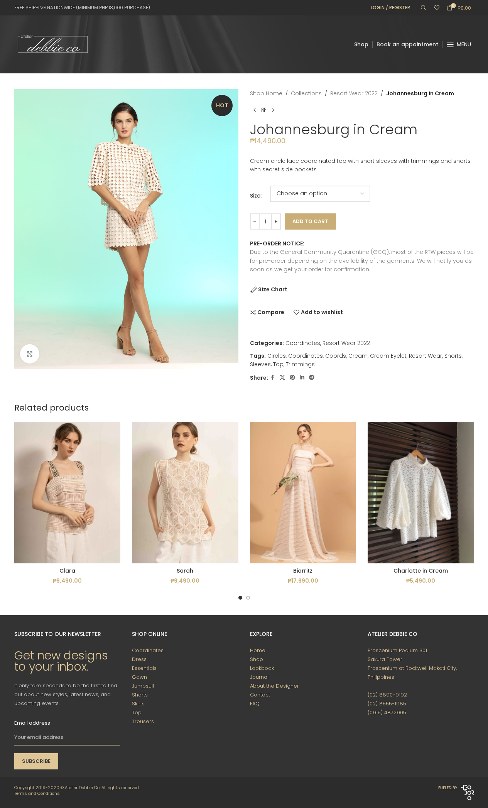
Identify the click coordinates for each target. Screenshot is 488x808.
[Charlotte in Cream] (421, 492)
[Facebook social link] (272, 377)
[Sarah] (185, 492)
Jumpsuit (143, 686)
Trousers (143, 721)
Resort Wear (425, 356)
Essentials (144, 668)
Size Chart (272, 289)
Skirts (138, 703)
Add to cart (310, 221)
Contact (260, 694)
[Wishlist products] (436, 7)
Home (257, 650)
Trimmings (300, 364)
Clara (67, 571)
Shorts (453, 356)
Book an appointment (407, 44)
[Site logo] (52, 44)
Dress (139, 659)
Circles (276, 356)
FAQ (255, 703)
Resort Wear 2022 (354, 93)
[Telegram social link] (312, 377)
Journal (259, 677)
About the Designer (274, 686)
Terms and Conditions (37, 793)
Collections (306, 93)
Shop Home (266, 93)
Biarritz (302, 571)
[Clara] (67, 492)
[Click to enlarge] (29, 353)
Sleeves (260, 364)
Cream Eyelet (388, 356)
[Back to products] (263, 110)
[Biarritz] (303, 492)
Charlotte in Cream (420, 571)
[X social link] (282, 377)
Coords (335, 356)
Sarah (185, 571)
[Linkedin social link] (302, 377)
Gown (139, 677)
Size (255, 195)
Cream (358, 356)
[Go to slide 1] (240, 598)
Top (278, 364)
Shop (361, 44)
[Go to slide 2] (248, 598)
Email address (32, 723)
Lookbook (262, 668)
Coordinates (302, 343)
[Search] (423, 7)
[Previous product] (254, 110)
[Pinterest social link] (292, 377)
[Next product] (273, 110)
